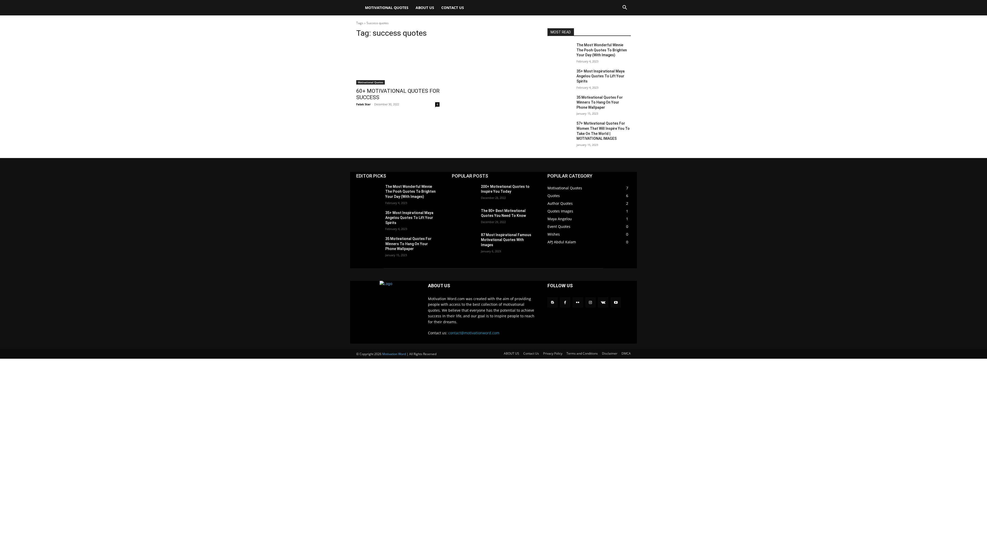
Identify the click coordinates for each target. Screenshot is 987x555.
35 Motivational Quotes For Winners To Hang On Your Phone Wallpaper (600, 102)
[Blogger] (552, 302)
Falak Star (363, 104)
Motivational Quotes (386, 7)
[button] (624, 8)
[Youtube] (616, 302)
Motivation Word (394, 354)
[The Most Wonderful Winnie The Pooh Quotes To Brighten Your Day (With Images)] (559, 51)
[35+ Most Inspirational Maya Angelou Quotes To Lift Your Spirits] (559, 77)
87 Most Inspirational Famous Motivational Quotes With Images (506, 240)
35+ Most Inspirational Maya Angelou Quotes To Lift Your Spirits (601, 76)
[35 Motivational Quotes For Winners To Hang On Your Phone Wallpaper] (559, 104)
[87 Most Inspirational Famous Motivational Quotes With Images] (464, 241)
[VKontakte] (603, 302)
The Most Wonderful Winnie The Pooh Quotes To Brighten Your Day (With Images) (602, 50)
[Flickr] (578, 302)
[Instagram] (591, 302)
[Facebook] (565, 302)
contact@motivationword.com (473, 332)
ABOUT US (425, 7)
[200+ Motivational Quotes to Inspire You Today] (464, 193)
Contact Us (452, 7)
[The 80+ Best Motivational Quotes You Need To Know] (464, 217)
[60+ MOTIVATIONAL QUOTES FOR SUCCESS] (398, 64)
